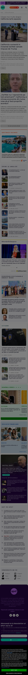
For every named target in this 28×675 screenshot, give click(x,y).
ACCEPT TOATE (14, 670)
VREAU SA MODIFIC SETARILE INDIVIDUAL (14, 673)
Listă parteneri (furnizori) (5, 667)
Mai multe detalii (9, 652)
